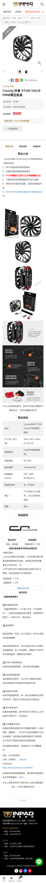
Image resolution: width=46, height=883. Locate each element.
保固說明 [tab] (37, 146)
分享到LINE (21, 80)
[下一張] (41, 71)
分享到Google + (17, 80)
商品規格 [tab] (23, 146)
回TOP (23, 800)
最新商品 (7, 12)
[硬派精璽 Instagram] (21, 871)
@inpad (23, 759)
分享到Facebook (12, 80)
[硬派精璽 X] (16, 871)
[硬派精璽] (23, 4)
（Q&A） (21, 777)
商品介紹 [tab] (9, 146)
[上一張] (4, 71)
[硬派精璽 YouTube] (30, 871)
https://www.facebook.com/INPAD (18, 768)
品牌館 (18, 12)
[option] (23, 46)
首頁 (7, 18)
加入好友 (39, 862)
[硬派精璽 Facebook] (25, 871)
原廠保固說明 (23, 588)
